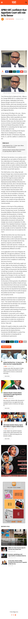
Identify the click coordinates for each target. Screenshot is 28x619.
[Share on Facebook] (7, 71)
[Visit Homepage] (14, 2)
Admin (5, 366)
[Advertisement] (14, 35)
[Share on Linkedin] (18, 71)
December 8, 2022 (12, 551)
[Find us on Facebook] (11, 615)
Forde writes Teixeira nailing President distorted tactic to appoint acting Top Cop (17, 562)
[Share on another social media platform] (25, 71)
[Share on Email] (21, 71)
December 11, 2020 (12, 557)
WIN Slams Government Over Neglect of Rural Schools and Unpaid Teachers (12, 541)
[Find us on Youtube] (15, 615)
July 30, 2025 (5, 544)
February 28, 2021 (19, 19)
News (6, 7)
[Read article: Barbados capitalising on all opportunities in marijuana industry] (4, 556)
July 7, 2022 (11, 565)
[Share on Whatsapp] (14, 71)
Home (2, 7)
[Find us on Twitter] (13, 615)
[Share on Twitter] (10, 71)
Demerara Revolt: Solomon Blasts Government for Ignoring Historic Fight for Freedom (12, 394)
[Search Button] (26, 2)
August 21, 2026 (11, 366)
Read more (8, 376)
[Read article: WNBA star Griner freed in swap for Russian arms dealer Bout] (4, 549)
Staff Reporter (10, 19)
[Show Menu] (2, 2)
